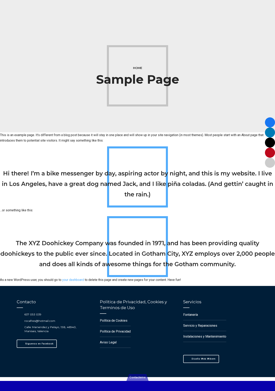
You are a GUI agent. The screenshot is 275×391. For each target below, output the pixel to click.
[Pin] (270, 153)
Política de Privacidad (115, 331)
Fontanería (190, 315)
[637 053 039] (19, 314)
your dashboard (73, 280)
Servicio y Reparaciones (200, 325)
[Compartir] (270, 122)
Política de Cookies (113, 320)
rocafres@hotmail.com (39, 320)
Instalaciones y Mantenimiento (204, 336)
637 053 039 (32, 314)
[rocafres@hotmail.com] (19, 320)
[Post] (270, 143)
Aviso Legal (108, 342)
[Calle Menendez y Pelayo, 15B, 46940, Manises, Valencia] (19, 329)
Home (137, 68)
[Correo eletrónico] (270, 163)
